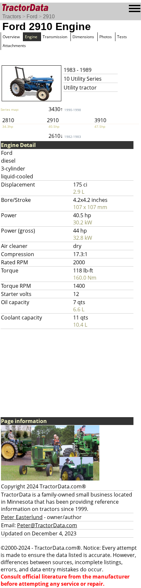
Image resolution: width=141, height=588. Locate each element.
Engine (31, 37)
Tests (122, 37)
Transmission (55, 37)
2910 (49, 16)
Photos (105, 37)
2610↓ (65, 135)
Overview (11, 37)
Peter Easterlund (22, 517)
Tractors (11, 16)
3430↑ (65, 109)
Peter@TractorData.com (47, 525)
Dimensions (83, 37)
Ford (32, 16)
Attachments (14, 45)
